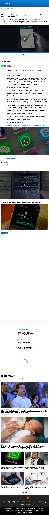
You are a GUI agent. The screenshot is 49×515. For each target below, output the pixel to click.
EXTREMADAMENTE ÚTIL (30, 466)
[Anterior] (9, 1)
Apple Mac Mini (24, 0)
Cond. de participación (29, 510)
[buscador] (45, 3)
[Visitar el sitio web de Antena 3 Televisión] (4, 502)
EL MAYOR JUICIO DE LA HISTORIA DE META (23, 330)
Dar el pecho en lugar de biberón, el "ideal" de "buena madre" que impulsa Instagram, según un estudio (26, 168)
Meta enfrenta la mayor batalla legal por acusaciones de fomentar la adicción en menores (23, 164)
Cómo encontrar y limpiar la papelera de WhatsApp (25, 341)
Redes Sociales (15, 5)
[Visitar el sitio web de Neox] (14, 502)
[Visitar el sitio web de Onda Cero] (35, 502)
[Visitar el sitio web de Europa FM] (40, 502)
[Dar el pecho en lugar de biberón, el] (24, 430)
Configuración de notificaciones (22, 512)
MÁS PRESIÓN (4, 444)
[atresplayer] (42, 3)
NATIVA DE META (4, 466)
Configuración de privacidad (38, 510)
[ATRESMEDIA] (24, 498)
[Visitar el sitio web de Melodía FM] (45, 502)
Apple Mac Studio (18, 0)
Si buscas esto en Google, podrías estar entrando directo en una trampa (35, 488)
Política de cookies (21, 510)
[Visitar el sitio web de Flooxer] (28, 504)
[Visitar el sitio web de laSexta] (9, 502)
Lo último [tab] (28, 327)
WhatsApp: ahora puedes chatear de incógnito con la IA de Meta (22, 202)
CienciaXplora (23, 5)
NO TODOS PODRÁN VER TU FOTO (25, 346)
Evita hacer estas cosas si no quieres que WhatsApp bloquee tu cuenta (25, 125)
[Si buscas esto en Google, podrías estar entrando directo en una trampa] (36, 478)
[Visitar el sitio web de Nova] (19, 502)
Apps (32, 5)
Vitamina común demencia (38, 0)
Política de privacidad (13, 510)
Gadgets (3, 5)
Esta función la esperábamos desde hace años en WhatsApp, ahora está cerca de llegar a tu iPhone (34, 468)
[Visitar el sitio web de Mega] (24, 502)
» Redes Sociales (9, 8)
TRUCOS (20, 339)
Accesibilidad (30, 512)
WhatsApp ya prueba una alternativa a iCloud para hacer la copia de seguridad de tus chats (12, 468)
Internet (36, 5)
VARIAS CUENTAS (4, 486)
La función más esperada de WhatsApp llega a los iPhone (12, 487)
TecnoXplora (3, 8)
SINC (29, 5)
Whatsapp (4, 233)
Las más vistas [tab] (20, 327)
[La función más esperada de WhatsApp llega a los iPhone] (12, 478)
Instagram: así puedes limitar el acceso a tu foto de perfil (25, 348)
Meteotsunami (30, 0)
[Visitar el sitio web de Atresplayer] (22, 504)
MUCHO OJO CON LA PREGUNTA (31, 486)
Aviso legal (7, 510)
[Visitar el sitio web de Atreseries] (30, 502)
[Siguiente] (47, 1)
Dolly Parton (12, 0)
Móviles (8, 5)
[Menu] (47, 3)
